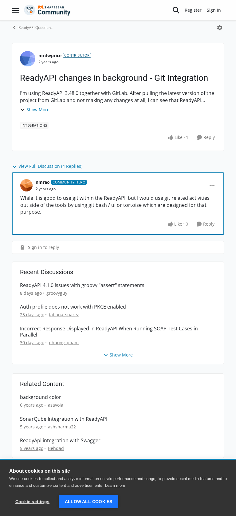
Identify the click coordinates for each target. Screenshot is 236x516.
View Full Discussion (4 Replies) (50, 166)
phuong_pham (64, 342)
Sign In (214, 10)
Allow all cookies (88, 501)
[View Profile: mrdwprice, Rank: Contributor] (27, 58)
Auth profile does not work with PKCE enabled (73, 307)
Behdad (56, 448)
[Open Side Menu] (15, 10)
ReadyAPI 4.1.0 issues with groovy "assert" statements (82, 285)
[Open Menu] (219, 27)
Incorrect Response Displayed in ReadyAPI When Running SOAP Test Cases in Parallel (109, 331)
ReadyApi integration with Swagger (60, 440)
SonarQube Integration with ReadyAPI (63, 419)
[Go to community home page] (47, 10)
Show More (37, 109)
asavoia (55, 405)
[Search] (176, 10)
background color (40, 397)
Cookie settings (32, 501)
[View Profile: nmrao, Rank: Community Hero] (26, 185)
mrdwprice (49, 55)
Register (193, 10)
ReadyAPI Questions (35, 27)
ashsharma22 (62, 427)
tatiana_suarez (64, 314)
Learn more (115, 485)
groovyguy (56, 293)
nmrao (43, 182)
